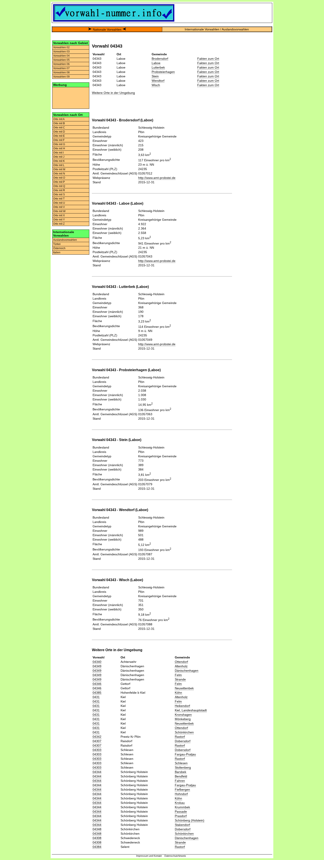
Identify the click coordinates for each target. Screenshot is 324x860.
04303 (97, 750)
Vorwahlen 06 (61, 64)
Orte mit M (59, 169)
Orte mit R (59, 190)
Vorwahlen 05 (61, 59)
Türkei (57, 244)
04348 (97, 829)
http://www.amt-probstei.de (156, 178)
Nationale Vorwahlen (107, 29)
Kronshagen (183, 714)
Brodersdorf (160, 58)
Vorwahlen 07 (61, 68)
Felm (178, 675)
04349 (97, 666)
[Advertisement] (70, 98)
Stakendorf (182, 825)
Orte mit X (59, 215)
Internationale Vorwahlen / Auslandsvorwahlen (217, 29)
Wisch (156, 85)
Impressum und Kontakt (149, 855)
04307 (97, 741)
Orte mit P (59, 181)
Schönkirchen (184, 732)
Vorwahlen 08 (61, 72)
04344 (97, 772)
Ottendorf (181, 662)
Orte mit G (59, 144)
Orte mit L (59, 165)
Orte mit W (59, 211)
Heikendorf (182, 706)
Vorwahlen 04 (61, 55)
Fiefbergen (182, 789)
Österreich (59, 248)
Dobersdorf (182, 741)
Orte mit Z (59, 223)
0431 (96, 697)
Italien (56, 252)
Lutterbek (158, 67)
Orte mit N (59, 173)
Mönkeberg (183, 719)
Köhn (178, 692)
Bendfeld (181, 776)
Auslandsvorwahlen (65, 239)
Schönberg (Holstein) (189, 820)
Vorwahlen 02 (61, 47)
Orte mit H (59, 148)
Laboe (156, 63)
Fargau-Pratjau (185, 754)
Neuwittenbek (184, 688)
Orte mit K (59, 161)
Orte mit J (58, 156)
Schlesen (181, 763)
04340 (97, 662)
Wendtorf (158, 80)
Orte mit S (59, 194)
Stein (155, 76)
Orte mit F (59, 140)
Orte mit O (59, 177)
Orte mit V (59, 207)
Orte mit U (59, 202)
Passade (181, 811)
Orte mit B (59, 123)
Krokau (180, 802)
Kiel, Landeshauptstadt (191, 710)
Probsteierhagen (163, 72)
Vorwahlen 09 (61, 76)
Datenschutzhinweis (175, 855)
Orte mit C (59, 127)
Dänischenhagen (186, 670)
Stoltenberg (183, 767)
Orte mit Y (59, 219)
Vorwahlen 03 (61, 51)
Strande (180, 679)
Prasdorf (181, 816)
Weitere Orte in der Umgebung (113, 93)
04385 (97, 692)
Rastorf (180, 736)
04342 (97, 736)
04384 (97, 847)
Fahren (180, 780)
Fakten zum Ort (208, 58)
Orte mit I (58, 152)
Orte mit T (59, 198)
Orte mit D (59, 131)
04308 (97, 838)
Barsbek (180, 772)
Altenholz (181, 666)
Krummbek (182, 807)
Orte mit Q (59, 186)
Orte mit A (59, 119)
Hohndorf (181, 794)
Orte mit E (59, 135)
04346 (97, 684)
